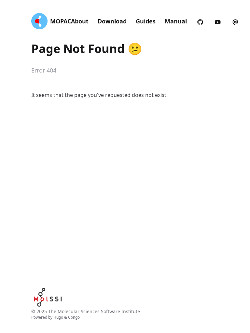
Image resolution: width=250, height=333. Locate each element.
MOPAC (60, 21)
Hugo (58, 317)
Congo (74, 317)
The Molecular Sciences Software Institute (94, 311)
